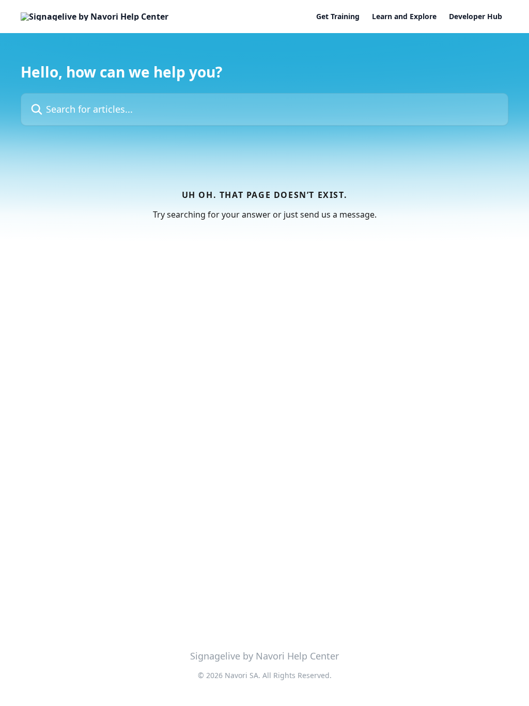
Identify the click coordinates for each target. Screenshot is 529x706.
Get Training (338, 16)
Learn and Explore (404, 16)
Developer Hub (475, 16)
